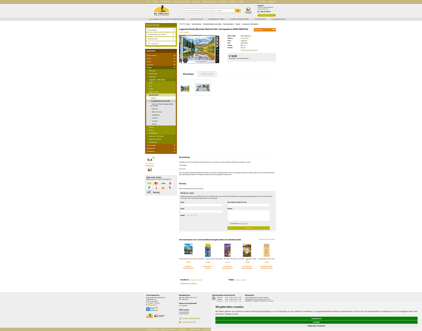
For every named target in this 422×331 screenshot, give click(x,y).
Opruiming (150, 64)
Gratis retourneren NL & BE (181, 2)
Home (148, 2)
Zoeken (238, 10)
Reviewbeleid (207, 329)
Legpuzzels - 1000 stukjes (157, 80)
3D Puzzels (152, 71)
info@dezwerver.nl (152, 305)
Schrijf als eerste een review (249, 50)
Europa (151, 89)
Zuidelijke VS (156, 115)
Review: (230, 209)
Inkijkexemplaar (207, 74)
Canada (153, 98)
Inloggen (263, 2)
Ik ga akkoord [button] (316, 318)
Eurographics (245, 38)
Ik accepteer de (239, 223)
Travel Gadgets (151, 145)
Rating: (182, 215)
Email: (182, 209)
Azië (150, 86)
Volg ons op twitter (241, 279)
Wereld (151, 130)
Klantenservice (165, 2)
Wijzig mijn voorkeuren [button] (316, 326)
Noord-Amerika (153, 95)
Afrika (150, 83)
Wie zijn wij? (223, 2)
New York (155, 109)
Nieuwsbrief (196, 2)
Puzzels (149, 67)
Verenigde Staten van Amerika (160, 101)
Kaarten (149, 61)
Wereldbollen (151, 151)
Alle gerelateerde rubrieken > (267, 239)
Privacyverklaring (195, 329)
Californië (155, 118)
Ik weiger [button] (316, 322)
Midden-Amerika (154, 92)
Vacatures (233, 2)
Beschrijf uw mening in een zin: (237, 202)
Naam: (182, 202)
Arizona (154, 124)
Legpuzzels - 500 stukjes (156, 136)
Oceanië (151, 127)
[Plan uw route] (156, 309)
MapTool (155, 2)
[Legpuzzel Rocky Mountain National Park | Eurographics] (199, 49)
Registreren (272, 2)
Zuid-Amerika (153, 133)
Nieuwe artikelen (152, 55)
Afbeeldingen (188, 74)
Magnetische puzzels (155, 139)
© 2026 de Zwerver (152, 329)
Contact (241, 2)
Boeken (149, 58)
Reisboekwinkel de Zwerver (188, 283)
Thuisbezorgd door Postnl (189, 322)
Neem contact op (267, 15)
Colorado (155, 121)
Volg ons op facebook (196, 279)
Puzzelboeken (153, 142)
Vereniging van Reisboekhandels (191, 318)
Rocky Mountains (228, 24)
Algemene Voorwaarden (168, 329)
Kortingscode (182, 329)
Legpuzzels (152, 77)
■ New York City (156, 112)
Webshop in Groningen (210, 2)
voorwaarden (244, 223)
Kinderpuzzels (153, 74)
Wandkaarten (151, 148)
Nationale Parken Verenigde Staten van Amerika (162, 105)
